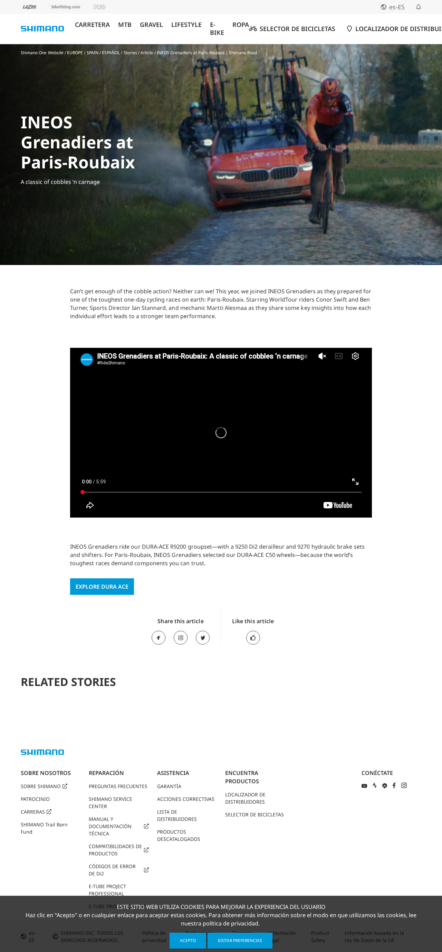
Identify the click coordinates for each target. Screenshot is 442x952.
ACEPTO (188, 940)
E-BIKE (217, 29)
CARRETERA (92, 25)
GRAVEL (151, 25)
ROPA (240, 25)
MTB (125, 25)
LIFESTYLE (186, 25)
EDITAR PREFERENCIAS (240, 940)
